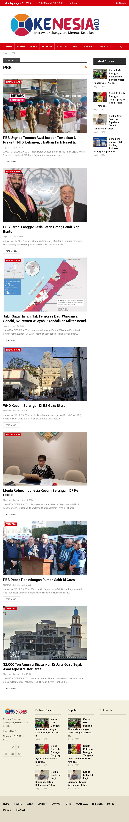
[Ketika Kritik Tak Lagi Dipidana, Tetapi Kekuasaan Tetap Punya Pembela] (100, 119)
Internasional (13, 82)
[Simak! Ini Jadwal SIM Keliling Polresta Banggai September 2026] (100, 142)
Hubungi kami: (9, 731)
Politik (21, 46)
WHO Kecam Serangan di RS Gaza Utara (34, 406)
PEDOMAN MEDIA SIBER (51, 3)
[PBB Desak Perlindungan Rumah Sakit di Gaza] (45, 548)
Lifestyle (97, 804)
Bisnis (110, 804)
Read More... (11, 162)
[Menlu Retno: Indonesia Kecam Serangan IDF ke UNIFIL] (45, 459)
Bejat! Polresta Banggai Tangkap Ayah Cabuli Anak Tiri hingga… (109, 99)
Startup (62, 46)
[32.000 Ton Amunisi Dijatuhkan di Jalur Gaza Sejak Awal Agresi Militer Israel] (45, 633)
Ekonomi (47, 46)
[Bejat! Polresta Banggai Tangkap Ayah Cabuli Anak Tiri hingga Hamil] (100, 97)
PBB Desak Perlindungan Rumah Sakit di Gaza (39, 580)
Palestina (11, 524)
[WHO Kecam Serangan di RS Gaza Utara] (45, 374)
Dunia (33, 46)
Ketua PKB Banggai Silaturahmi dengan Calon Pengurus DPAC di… (109, 76)
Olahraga (88, 46)
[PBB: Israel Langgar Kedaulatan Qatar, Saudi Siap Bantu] (45, 195)
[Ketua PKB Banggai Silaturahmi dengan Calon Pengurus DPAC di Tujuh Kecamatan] (100, 74)
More (102, 46)
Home (9, 46)
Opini (75, 46)
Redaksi (73, 3)
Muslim (7, 810)
